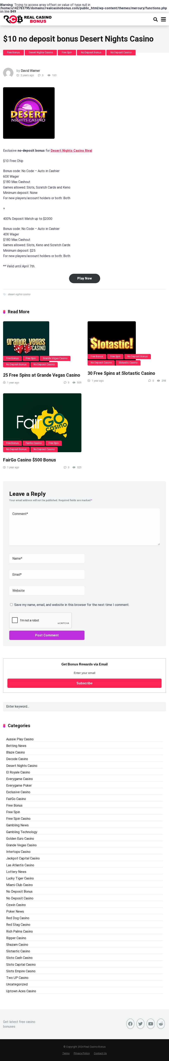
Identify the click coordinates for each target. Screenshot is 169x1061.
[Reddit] (161, 1024)
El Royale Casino (18, 772)
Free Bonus (13, 52)
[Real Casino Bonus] (28, 18)
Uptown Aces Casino (21, 991)
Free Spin (67, 52)
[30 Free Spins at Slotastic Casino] (127, 343)
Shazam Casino (17, 945)
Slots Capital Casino (21, 965)
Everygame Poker (19, 785)
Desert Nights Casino (41, 52)
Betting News (16, 746)
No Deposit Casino (120, 52)
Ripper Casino (16, 938)
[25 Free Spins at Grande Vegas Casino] (42, 344)
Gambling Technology (21, 832)
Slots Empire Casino (20, 971)
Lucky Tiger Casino (20, 878)
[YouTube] (151, 1024)
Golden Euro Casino (20, 839)
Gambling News (17, 825)
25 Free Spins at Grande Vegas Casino (41, 375)
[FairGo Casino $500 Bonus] (42, 422)
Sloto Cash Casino (19, 958)
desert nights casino (19, 294)
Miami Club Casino (19, 885)
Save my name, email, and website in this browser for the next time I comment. (71, 605)
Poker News (15, 911)
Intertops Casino (18, 852)
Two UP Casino (17, 978)
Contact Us (100, 1053)
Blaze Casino (15, 752)
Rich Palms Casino (19, 931)
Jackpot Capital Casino (23, 858)
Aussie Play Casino (20, 739)
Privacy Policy (82, 1053)
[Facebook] (130, 1024)
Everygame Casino (19, 779)
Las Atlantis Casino (20, 865)
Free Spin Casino (18, 819)
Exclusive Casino (18, 792)
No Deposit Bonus (91, 52)
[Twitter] (140, 1024)
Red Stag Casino (18, 925)
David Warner (30, 71)
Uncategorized (17, 984)
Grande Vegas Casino (55, 358)
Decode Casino (17, 759)
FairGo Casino (34, 443)
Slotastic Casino (128, 362)
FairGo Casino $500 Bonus (29, 459)
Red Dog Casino (17, 918)
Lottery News (16, 872)
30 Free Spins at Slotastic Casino (121, 373)
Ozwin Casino (16, 905)
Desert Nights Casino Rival (71, 151)
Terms (66, 1053)
